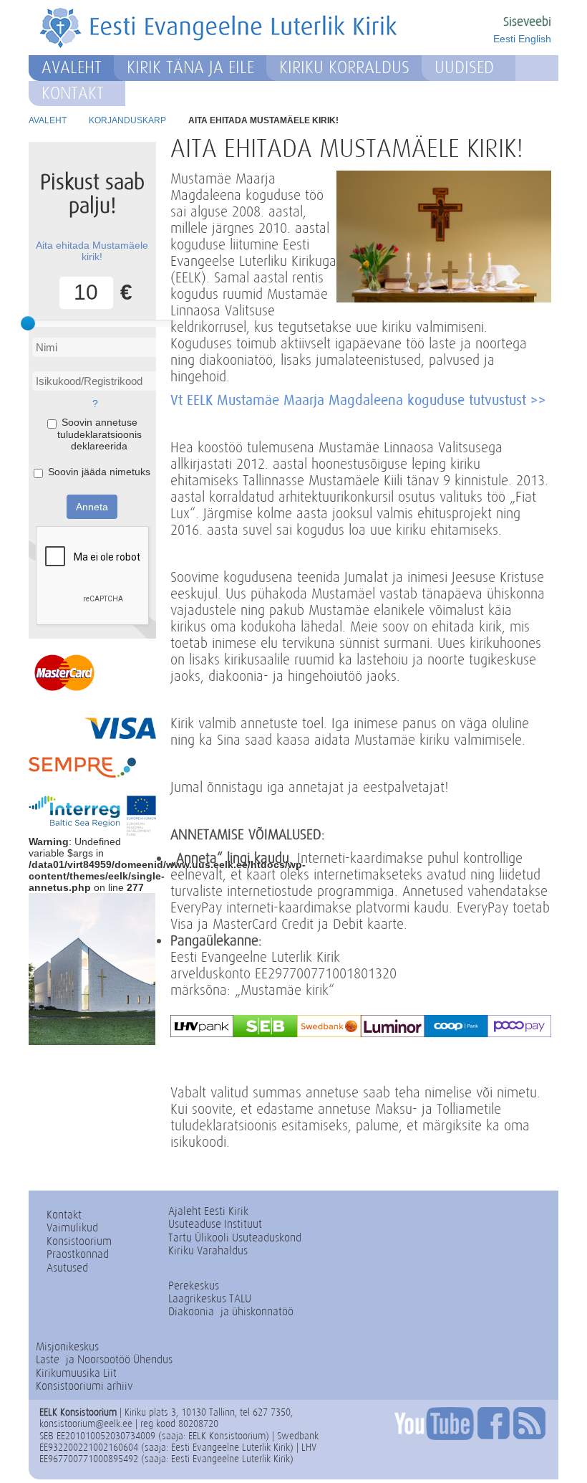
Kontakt (73, 93)
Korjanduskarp (127, 120)
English (534, 38)
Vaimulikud (72, 1227)
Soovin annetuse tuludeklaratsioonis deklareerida (99, 433)
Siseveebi (527, 21)
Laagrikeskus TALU (209, 1298)
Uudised (464, 67)
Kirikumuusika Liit (76, 1373)
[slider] (28, 323)
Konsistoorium (79, 1241)
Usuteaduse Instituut (215, 1224)
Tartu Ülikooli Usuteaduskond (234, 1237)
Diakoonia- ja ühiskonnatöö (231, 1311)
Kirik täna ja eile (190, 67)
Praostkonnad (78, 1254)
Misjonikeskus (67, 1346)
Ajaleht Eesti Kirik (208, 1211)
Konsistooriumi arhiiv (84, 1386)
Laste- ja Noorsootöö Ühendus (104, 1359)
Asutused (67, 1268)
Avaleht (72, 67)
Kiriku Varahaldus (208, 1250)
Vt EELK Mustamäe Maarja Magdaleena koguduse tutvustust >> (358, 400)
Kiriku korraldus (344, 67)
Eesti (504, 38)
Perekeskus (193, 1285)
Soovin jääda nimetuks (99, 471)
